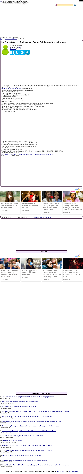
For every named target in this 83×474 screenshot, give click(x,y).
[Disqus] (41, 309)
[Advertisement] (41, 21)
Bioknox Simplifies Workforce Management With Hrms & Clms (22, 455)
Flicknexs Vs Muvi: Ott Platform (12, 440)
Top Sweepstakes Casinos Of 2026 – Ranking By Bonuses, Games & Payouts (27, 450)
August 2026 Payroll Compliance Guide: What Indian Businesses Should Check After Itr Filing (31, 421)
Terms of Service (73, 471)
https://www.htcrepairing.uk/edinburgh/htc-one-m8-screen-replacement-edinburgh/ (27, 154)
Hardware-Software (11, 39)
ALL (1, 39)
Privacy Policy (61, 471)
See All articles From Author (42, 217)
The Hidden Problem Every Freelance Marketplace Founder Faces (23, 436)
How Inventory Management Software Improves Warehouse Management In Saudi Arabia (30, 426)
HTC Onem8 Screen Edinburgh (11, 88)
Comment (13, 49)
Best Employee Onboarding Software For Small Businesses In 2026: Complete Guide (29, 431)
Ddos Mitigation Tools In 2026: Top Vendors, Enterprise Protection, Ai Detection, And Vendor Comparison (35, 465)
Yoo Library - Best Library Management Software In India (20, 406)
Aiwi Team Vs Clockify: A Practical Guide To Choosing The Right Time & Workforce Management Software (35, 411)
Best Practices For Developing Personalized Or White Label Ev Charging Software (28, 397)
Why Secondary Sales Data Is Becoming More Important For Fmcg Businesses (27, 416)
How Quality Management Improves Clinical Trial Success (20, 401)
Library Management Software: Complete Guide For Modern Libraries (24, 460)
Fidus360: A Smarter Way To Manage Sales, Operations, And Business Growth (27, 445)
